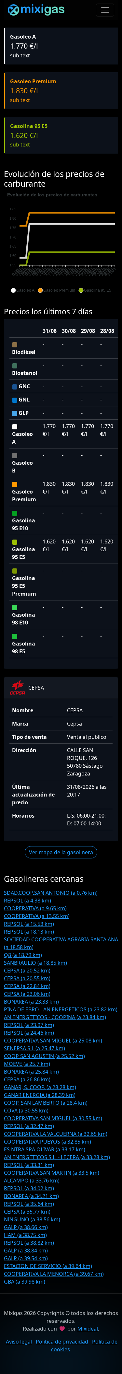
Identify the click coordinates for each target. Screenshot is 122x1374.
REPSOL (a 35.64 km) (29, 1203)
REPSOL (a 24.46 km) (29, 1032)
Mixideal (87, 1328)
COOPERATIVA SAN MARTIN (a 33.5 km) (51, 1172)
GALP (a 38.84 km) (26, 1250)
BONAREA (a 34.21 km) (31, 1196)
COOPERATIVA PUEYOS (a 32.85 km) (47, 1141)
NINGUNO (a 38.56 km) (32, 1219)
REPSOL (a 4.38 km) (27, 900)
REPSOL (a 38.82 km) (29, 1242)
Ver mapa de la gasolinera (61, 852)
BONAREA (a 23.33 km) (31, 1001)
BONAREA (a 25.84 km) (31, 1071)
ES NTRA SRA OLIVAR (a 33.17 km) (44, 1149)
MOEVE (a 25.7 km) (27, 1063)
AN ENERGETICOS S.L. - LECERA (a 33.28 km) (57, 1157)
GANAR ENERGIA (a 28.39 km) (39, 1095)
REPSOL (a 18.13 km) (29, 931)
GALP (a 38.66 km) (26, 1227)
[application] (61, 243)
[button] (22, 290)
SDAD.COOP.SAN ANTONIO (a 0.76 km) (51, 892)
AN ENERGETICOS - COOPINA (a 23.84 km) (55, 1017)
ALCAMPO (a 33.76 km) (32, 1180)
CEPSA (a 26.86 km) (27, 1079)
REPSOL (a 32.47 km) (29, 1126)
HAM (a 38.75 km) (25, 1235)
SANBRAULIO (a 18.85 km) (35, 962)
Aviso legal (19, 1341)
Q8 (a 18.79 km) (23, 955)
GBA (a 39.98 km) (24, 1281)
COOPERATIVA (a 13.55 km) (37, 916)
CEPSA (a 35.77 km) (27, 1211)
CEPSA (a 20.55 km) (27, 978)
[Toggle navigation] (105, 10)
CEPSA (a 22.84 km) (27, 986)
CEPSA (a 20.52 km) (27, 970)
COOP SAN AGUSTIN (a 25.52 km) (44, 1056)
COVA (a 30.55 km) (26, 1110)
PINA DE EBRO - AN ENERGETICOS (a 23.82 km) (60, 1009)
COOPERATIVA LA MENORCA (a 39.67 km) (54, 1273)
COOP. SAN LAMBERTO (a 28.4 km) (46, 1102)
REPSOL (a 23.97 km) (29, 1025)
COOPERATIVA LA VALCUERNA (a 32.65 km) (55, 1133)
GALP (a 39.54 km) (26, 1258)
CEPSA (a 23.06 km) (27, 993)
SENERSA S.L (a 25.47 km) (34, 1048)
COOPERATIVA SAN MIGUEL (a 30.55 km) (53, 1118)
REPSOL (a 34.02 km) (29, 1188)
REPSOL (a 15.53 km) (29, 923)
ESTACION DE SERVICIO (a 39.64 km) (48, 1266)
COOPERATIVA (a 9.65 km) (35, 908)
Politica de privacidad (62, 1341)
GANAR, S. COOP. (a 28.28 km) (40, 1087)
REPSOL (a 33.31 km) (29, 1165)
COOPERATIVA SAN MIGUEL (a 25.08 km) (53, 1040)
